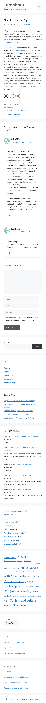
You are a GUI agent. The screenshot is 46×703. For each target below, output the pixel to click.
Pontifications (9, 529)
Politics (29, 582)
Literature (17, 572)
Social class (23, 596)
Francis (31, 564)
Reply (9, 215)
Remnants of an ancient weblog (16, 688)
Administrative (10, 557)
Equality (20, 564)
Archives (7, 619)
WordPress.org (9, 382)
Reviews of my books (12, 540)
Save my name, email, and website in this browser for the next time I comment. (22, 319)
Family (25, 564)
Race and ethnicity (34, 586)
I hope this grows (13, 114)
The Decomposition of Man (14, 653)
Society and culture (23, 600)
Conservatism (27, 561)
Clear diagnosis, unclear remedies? (28, 436)
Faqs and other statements (13, 511)
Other (8, 575)
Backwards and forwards (22, 464)
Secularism (15, 596)
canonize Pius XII (12, 42)
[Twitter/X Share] (6, 96)
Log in (6, 371)
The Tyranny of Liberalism (14, 642)
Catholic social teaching (10, 561)
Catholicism (24, 557)
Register (7, 368)
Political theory (15, 580)
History (37, 563)
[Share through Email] (17, 96)
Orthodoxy (33, 572)
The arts (8, 605)
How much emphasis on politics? (16, 414)
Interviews (8, 514)
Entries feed (8, 375)
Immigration (16, 568)
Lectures (7, 518)
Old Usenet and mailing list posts (16, 677)
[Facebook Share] (12, 96)
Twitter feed (8, 671)
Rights (7, 595)
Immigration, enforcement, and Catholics (19, 418)
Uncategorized (12, 104)
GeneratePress (34, 699)
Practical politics (14, 586)
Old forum (8, 525)
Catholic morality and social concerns (18, 410)
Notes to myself (10, 522)
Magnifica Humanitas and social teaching (19, 400)
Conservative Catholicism (10, 564)
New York (25, 571)
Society (6, 601)
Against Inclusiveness (12, 648)
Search (6, 342)
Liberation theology (9, 572)
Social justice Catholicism (34, 596)
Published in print (10, 536)
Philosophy (19, 576)
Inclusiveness (29, 567)
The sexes (19, 605)
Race (26, 586)
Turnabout (14, 5)
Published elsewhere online (14, 533)
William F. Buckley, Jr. (20, 50)
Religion (10, 107)
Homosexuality (8, 568)
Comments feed (10, 379)
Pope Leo (34, 582)
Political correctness (33, 576)
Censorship (20, 561)
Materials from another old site (15, 682)
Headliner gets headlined (16, 111)
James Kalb (8, 436)
